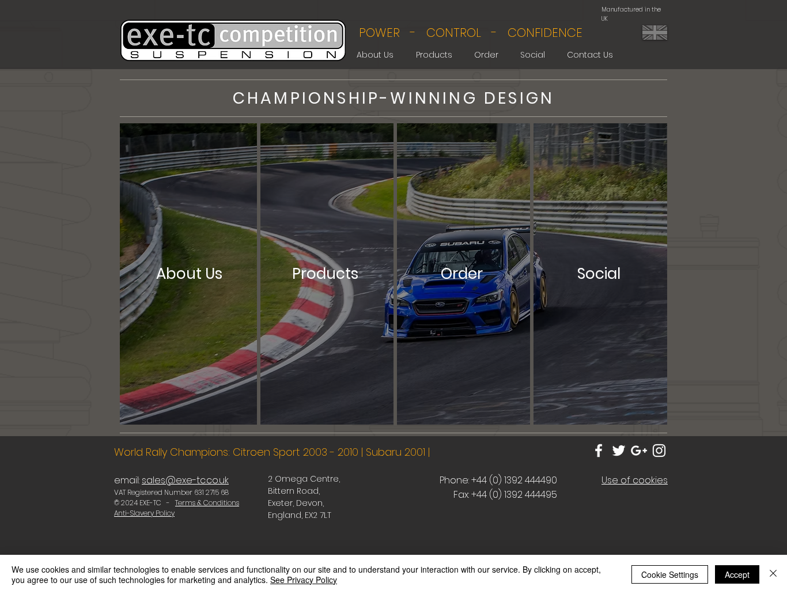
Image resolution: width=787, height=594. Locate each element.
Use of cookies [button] (634, 480)
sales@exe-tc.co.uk (185, 480)
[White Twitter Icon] (618, 450)
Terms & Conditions (207, 503)
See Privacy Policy (303, 579)
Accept (737, 574)
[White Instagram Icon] (659, 450)
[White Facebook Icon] (598, 450)
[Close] (773, 574)
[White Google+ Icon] (639, 450)
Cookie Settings (669, 574)
